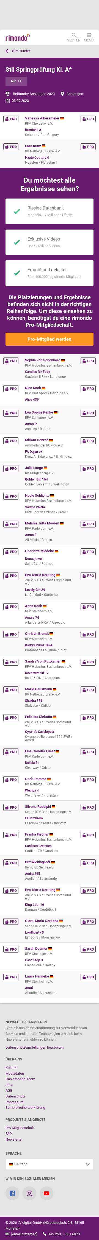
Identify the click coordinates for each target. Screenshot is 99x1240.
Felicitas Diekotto (39, 717)
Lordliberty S (34, 932)
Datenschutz (15, 1096)
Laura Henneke (37, 976)
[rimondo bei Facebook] (12, 1193)
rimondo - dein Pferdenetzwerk (18, 37)
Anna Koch (34, 606)
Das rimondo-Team (20, 1079)
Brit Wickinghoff (38, 862)
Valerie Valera (35, 507)
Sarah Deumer (36, 948)
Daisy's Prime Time (38, 645)
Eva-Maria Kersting (40, 575)
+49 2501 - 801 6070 (64, 1234)
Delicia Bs (32, 763)
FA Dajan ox (33, 452)
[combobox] (50, 1164)
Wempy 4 (32, 790)
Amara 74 (32, 617)
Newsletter (14, 1139)
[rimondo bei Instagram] (29, 1193)
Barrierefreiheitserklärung (25, 1107)
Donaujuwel (33, 559)
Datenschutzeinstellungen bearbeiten (35, 1047)
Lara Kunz (33, 146)
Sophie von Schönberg (43, 360)
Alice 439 (32, 399)
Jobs (9, 1085)
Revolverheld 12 (37, 673)
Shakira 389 (33, 701)
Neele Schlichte (37, 495)
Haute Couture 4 (37, 158)
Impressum (14, 1102)
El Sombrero (34, 818)
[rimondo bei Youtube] (46, 1193)
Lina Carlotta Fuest (40, 751)
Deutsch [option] (20, 1164)
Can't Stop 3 (34, 960)
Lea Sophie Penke (39, 412)
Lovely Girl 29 (35, 590)
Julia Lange (34, 468)
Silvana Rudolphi (38, 807)
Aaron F (31, 535)
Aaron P (31, 424)
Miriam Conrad (37, 440)
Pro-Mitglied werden (50, 339)
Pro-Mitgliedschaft (20, 1128)
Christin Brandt (37, 634)
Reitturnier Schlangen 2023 (34, 94)
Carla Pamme (36, 779)
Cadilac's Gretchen (38, 846)
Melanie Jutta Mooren (42, 523)
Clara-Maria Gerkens (42, 921)
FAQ (9, 1134)
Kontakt (12, 1068)
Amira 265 (32, 874)
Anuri (29, 988)
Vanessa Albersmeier (42, 118)
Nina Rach (33, 388)
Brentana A (33, 130)
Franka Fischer (37, 834)
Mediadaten (15, 1073)
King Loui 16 (34, 905)
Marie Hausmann (39, 689)
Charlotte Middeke (40, 551)
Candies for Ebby (37, 372)
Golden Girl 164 (36, 479)
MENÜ (89, 40)
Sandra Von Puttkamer (43, 661)
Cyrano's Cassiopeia (39, 732)
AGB (9, 1090)
